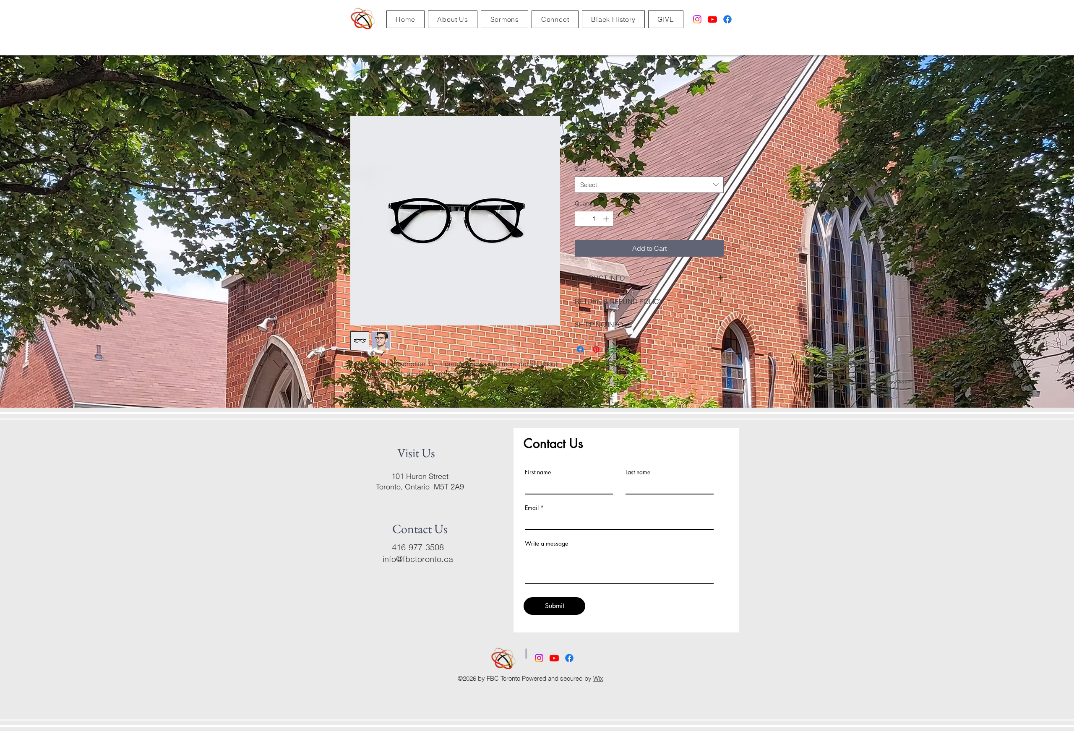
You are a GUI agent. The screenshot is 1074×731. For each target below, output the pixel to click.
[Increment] (607, 218)
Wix (598, 678)
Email (532, 508)
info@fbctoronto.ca (418, 559)
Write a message (546, 543)
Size (582, 168)
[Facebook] (727, 19)
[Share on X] (628, 349)
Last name (638, 472)
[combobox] (649, 185)
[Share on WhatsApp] (612, 349)
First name (538, 472)
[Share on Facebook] (580, 349)
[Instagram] (697, 19)
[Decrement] (581, 218)
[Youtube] (712, 19)
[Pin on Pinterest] (596, 349)
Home (359, 85)
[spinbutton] (594, 218)
